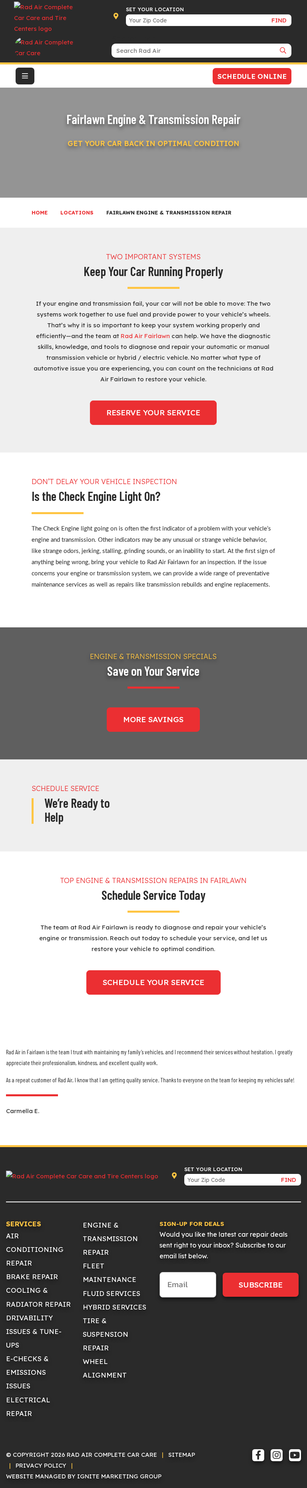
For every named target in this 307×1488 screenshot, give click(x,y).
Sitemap (181, 1454)
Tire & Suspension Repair (105, 1334)
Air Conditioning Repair (35, 1249)
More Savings (153, 719)
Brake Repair (32, 1276)
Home (40, 212)
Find (279, 20)
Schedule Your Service (153, 982)
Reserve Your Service (153, 412)
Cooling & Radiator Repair (38, 1297)
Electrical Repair (28, 1407)
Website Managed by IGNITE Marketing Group (83, 1476)
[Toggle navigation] (25, 76)
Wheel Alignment (105, 1368)
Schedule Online (252, 76)
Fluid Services (111, 1293)
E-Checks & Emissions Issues (27, 1372)
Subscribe (261, 1285)
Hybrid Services (114, 1307)
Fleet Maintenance (109, 1273)
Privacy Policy (41, 1465)
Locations (77, 212)
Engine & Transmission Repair (110, 1238)
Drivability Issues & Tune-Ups (34, 1331)
